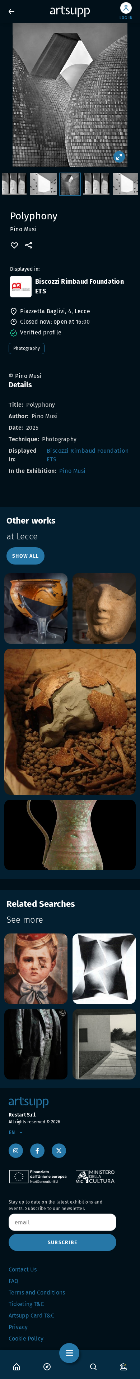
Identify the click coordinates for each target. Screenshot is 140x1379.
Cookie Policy (26, 1338)
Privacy (18, 1327)
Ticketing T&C (26, 1304)
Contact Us (23, 1269)
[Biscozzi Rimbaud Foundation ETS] (21, 286)
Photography (26, 348)
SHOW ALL (25, 556)
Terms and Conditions (37, 1292)
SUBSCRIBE (62, 1242)
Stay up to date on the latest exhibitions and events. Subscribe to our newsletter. (55, 1205)
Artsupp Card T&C (31, 1315)
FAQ (13, 1281)
